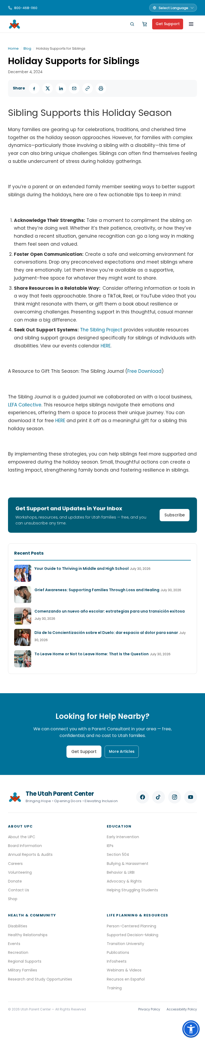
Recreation (18, 952)
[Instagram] (174, 797)
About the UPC (21, 837)
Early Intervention (123, 837)
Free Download (144, 371)
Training (114, 988)
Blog (27, 48)
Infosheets (117, 961)
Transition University (125, 943)
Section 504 (118, 854)
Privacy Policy (149, 1009)
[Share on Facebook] (34, 88)
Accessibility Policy (182, 1009)
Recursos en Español (126, 979)
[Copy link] (87, 88)
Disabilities (17, 926)
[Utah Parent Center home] (14, 24)
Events (14, 943)
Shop (12, 898)
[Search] (132, 24)
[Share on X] (47, 88)
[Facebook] (142, 797)
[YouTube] (190, 797)
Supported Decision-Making (132, 935)
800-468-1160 (25, 8)
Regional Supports (24, 961)
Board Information (25, 845)
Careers (15, 863)
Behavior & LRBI (121, 872)
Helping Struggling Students (132, 890)
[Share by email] (74, 88)
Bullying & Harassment (127, 863)
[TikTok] (158, 797)
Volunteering (20, 872)
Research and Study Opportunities (40, 979)
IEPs (110, 845)
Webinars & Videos (124, 970)
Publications (118, 952)
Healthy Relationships (28, 935)
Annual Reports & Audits (30, 854)
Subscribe (174, 515)
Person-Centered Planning (131, 926)
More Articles (122, 751)
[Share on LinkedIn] (61, 88)
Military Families (22, 970)
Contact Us (18, 890)
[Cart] (144, 24)
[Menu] (191, 24)
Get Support (168, 23)
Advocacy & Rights (124, 881)
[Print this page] (101, 88)
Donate (15, 881)
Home (13, 48)
